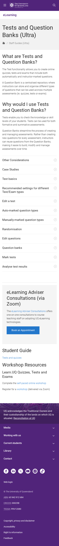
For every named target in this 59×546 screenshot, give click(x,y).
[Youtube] (27, 471)
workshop (22, 389)
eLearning (9, 15)
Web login (8, 482)
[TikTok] (42, 471)
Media (7, 427)
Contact (8, 458)
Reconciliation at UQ (24, 418)
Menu (5, 5)
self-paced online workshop (31, 383)
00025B (15, 503)
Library (7, 450)
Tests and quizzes (11, 357)
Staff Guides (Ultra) (19, 43)
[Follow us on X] (20, 471)
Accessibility (9, 526)
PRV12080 (16, 509)
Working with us (12, 435)
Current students (13, 443)
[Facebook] (6, 471)
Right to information (13, 532)
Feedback (8, 538)
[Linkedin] (13, 471)
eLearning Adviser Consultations (28, 311)
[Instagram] (35, 471)
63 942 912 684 (16, 497)
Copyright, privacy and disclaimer (19, 521)
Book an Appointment (23, 330)
